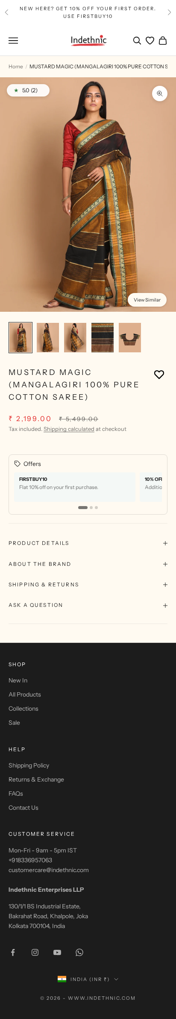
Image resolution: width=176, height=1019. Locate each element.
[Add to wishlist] (159, 374)
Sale (14, 722)
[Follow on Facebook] (13, 952)
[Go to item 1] (20, 337)
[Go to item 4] (102, 337)
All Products (25, 694)
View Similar (147, 300)
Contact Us (23, 807)
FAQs (16, 793)
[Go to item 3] (75, 337)
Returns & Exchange (36, 779)
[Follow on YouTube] (57, 952)
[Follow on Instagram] (35, 952)
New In (18, 680)
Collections (23, 708)
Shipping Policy (29, 765)
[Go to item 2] (48, 337)
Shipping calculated (69, 428)
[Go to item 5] (130, 337)
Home (16, 66)
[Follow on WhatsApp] (79, 952)
